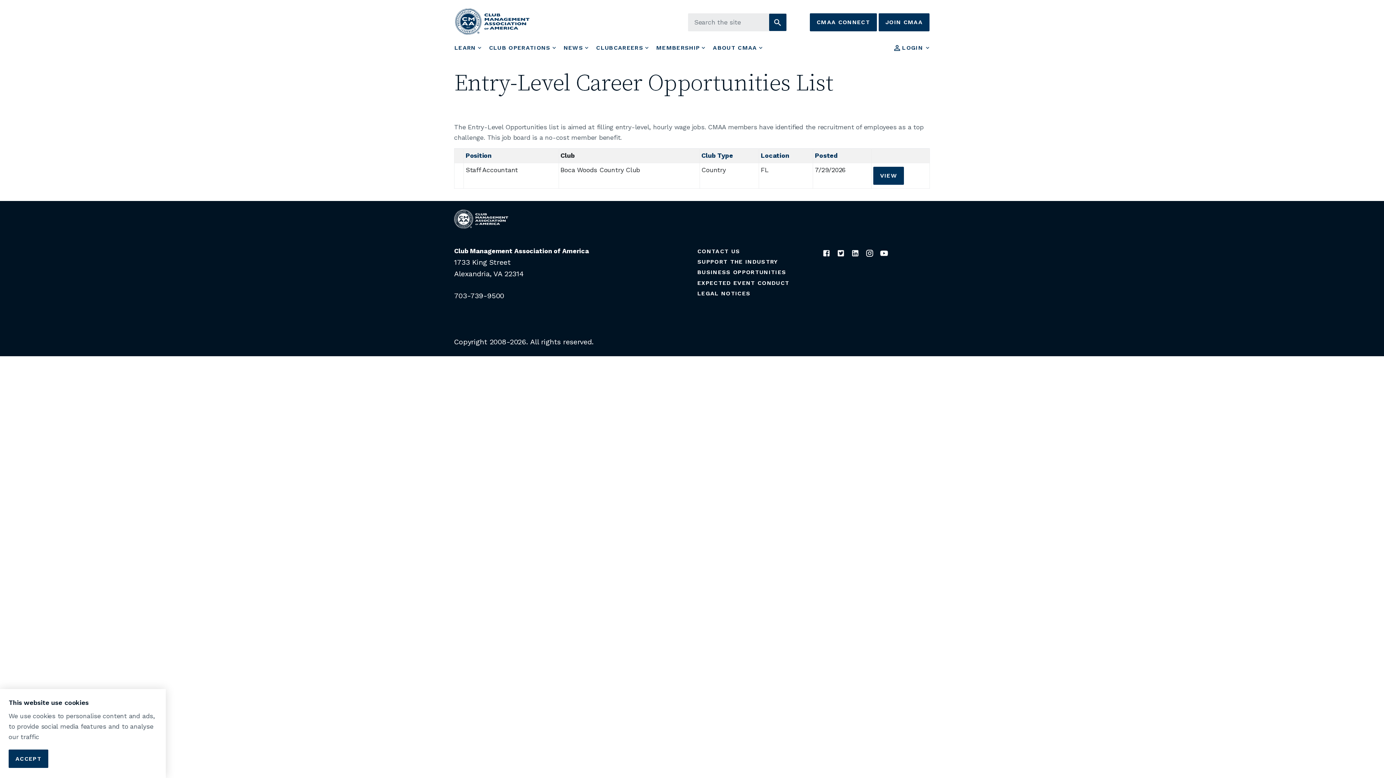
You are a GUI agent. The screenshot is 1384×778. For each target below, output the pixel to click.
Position (479, 155)
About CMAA (735, 47)
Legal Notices (723, 293)
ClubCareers (619, 47)
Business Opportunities (741, 272)
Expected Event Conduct (743, 283)
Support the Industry (737, 261)
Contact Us (718, 251)
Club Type (717, 155)
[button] (777, 22)
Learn (465, 47)
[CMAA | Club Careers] (492, 21)
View (888, 175)
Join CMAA (904, 22)
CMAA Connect (843, 22)
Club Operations (520, 47)
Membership (678, 47)
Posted (826, 155)
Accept (28, 758)
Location (775, 155)
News (573, 47)
